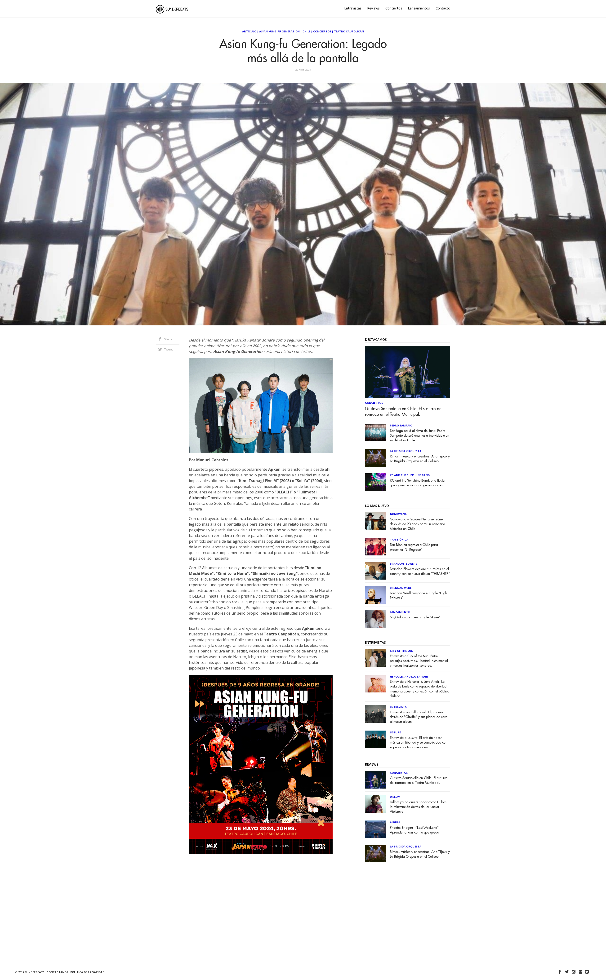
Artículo (249, 31)
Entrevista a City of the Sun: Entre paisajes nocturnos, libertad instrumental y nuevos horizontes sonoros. (419, 660)
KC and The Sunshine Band (410, 475)
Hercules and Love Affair (409, 676)
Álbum (395, 822)
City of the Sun (401, 650)
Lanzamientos (419, 8)
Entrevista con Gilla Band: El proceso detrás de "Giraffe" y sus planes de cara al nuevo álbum (418, 716)
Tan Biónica (399, 539)
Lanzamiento (400, 612)
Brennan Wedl (400, 588)
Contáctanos (57, 972)
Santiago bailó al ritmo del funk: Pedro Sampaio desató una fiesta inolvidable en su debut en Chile (419, 435)
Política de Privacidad (87, 972)
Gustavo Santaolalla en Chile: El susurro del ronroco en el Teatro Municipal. (403, 412)
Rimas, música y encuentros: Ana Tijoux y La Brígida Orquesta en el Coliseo (420, 459)
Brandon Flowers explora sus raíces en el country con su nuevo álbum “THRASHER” (420, 571)
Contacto (443, 8)
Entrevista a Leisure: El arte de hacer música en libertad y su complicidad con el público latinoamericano (418, 742)
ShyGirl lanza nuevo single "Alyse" (415, 617)
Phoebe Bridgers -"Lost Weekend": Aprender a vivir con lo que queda (415, 830)
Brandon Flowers (403, 563)
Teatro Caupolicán (349, 31)
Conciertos (393, 8)
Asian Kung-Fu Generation (279, 31)
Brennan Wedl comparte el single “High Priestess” (418, 595)
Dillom (395, 796)
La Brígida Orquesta (405, 451)
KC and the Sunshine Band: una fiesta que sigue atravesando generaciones (417, 483)
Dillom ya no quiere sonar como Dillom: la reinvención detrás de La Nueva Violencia (418, 806)
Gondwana (398, 514)
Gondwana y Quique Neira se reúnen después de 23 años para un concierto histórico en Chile (417, 524)
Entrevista (398, 707)
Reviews (373, 8)
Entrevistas (352, 8)
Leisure (395, 732)
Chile (306, 31)
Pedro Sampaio (401, 425)
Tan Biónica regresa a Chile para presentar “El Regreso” (414, 547)
